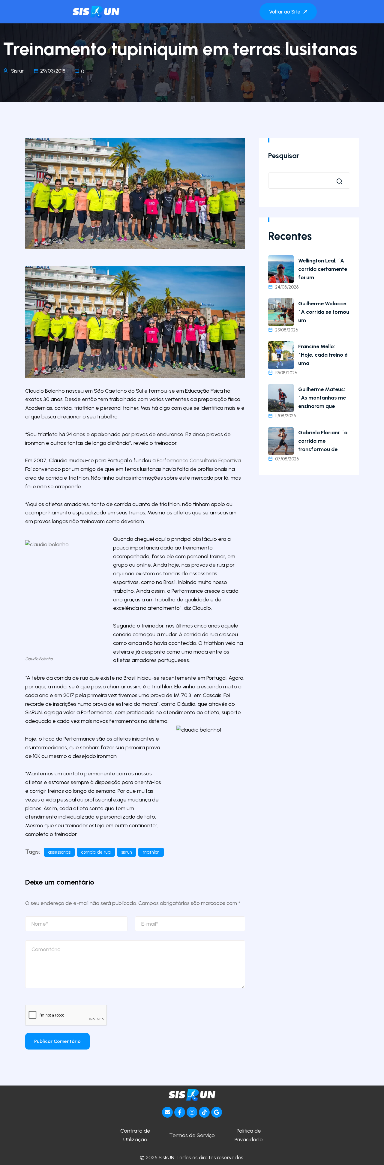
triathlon (151, 852)
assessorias (59, 852)
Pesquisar (283, 155)
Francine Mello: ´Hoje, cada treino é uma (322, 355)
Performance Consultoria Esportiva (199, 460)
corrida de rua (96, 852)
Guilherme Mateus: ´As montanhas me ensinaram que (322, 397)
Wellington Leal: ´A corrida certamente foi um (322, 269)
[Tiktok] (204, 1112)
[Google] (216, 1112)
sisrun (126, 852)
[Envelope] (167, 1112)
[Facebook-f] (179, 1112)
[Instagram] (192, 1112)
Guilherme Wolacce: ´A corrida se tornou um (323, 312)
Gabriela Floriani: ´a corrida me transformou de (322, 441)
